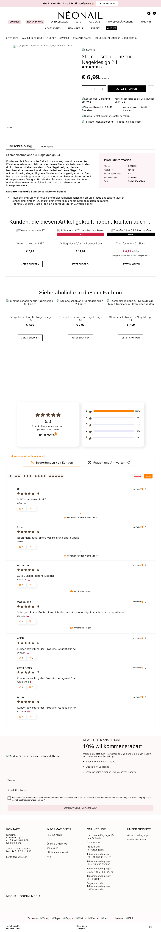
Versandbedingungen (138, 835)
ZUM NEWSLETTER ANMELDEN (80, 807)
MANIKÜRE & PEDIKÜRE (33, 38)
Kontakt (51, 839)
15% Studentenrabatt (58, 852)
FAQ (49, 856)
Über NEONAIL (54, 835)
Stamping (64, 38)
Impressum (52, 848)
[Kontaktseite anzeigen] (13, 13)
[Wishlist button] (151, 88)
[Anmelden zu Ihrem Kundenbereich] (142, 13)
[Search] (136, 13)
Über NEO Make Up (57, 843)
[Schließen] (153, 4)
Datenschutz (93, 842)
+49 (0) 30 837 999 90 (18, 848)
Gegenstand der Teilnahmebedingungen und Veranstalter (99, 886)
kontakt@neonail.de (16, 857)
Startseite (12, 38)
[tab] (20, 146)
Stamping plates (82, 38)
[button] (9, 3)
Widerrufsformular (136, 839)
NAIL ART (51, 38)
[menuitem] (14, 23)
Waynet (81, 928)
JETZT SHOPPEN (126, 88)
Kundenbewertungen (48, 426)
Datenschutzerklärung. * (33, 800)
